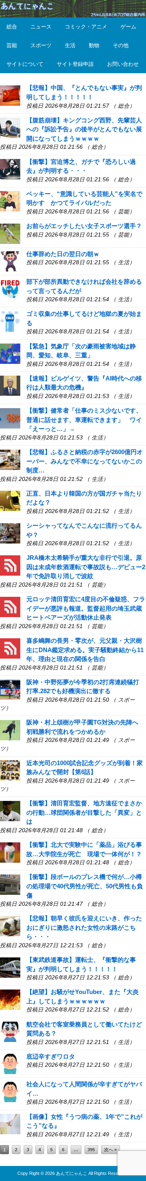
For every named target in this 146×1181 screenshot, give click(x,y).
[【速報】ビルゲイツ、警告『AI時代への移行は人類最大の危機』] (10, 385)
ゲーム (128, 27)
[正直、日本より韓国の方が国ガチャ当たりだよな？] (10, 500)
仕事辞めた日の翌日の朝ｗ (62, 253)
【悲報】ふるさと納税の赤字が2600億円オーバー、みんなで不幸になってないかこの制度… (84, 461)
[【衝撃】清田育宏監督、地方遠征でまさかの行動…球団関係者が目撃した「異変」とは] (10, 810)
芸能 (11, 45)
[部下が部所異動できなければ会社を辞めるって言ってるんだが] (10, 288)
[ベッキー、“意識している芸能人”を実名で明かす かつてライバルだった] (10, 200)
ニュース (41, 27)
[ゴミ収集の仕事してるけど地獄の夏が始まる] (10, 321)
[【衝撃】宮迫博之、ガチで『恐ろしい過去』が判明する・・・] (10, 168)
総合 (11, 27)
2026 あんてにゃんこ (66, 1173)
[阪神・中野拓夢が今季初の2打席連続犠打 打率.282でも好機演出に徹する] (10, 688)
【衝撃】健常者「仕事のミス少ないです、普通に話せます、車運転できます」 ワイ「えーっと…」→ (84, 419)
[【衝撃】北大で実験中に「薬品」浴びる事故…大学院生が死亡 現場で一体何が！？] (10, 851)
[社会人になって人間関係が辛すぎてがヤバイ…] (10, 1091)
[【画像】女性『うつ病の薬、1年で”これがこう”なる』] (10, 1123)
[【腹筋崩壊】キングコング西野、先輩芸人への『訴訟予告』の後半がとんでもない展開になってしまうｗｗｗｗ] (10, 127)
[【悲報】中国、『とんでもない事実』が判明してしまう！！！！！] (10, 94)
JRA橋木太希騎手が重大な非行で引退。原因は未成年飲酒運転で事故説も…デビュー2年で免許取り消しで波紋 (85, 566)
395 (91, 1149)
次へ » (110, 1149)
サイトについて (24, 64)
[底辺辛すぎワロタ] (10, 1063)
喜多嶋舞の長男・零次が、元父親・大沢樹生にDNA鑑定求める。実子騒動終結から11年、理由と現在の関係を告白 (85, 649)
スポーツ (41, 45)
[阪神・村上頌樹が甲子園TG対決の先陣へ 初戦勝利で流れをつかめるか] (10, 729)
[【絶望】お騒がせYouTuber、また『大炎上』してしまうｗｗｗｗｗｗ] (10, 999)
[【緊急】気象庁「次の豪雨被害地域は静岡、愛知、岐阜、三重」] (10, 353)
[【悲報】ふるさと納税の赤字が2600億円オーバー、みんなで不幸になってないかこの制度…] (10, 459)
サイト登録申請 (75, 64)
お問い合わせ (123, 64)
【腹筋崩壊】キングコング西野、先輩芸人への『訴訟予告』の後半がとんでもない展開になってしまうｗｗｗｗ (84, 129)
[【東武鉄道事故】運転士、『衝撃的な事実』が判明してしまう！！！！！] (10, 967)
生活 (70, 45)
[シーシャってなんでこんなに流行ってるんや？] (10, 532)
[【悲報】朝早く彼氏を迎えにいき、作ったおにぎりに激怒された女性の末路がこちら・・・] (10, 925)
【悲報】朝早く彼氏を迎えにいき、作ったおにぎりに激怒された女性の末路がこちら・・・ (84, 927)
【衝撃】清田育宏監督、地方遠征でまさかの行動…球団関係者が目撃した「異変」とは (84, 812)
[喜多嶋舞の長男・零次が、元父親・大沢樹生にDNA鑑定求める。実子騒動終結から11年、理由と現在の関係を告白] (10, 647)
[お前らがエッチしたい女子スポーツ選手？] (10, 233)
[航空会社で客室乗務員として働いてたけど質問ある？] (10, 1031)
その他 (121, 45)
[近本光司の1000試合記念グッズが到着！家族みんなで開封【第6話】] (10, 769)
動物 (94, 45)
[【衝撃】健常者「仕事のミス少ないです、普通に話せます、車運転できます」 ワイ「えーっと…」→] (10, 417)
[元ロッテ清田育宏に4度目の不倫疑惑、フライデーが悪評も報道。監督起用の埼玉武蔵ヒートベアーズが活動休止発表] (10, 606)
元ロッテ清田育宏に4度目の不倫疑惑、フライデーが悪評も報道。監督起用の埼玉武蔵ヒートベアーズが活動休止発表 (85, 608)
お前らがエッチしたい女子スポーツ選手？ (84, 225)
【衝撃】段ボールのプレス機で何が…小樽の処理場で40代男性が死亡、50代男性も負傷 (84, 885)
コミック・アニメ (86, 27)
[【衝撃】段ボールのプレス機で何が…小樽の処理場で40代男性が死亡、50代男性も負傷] (10, 884)
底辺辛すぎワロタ (50, 1056)
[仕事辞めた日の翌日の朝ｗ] (10, 260)
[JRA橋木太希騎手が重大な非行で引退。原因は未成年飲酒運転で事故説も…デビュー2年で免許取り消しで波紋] (10, 564)
